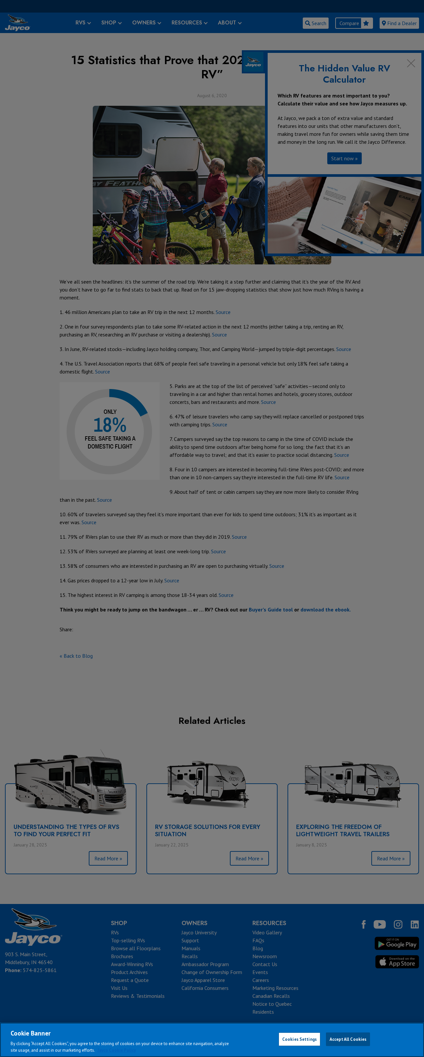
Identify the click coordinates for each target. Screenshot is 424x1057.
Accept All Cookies (348, 1039)
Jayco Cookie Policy (116, 1050)
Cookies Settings (299, 1039)
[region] (212, 1040)
